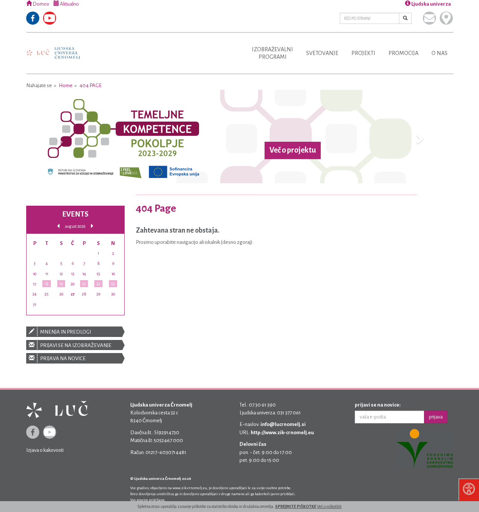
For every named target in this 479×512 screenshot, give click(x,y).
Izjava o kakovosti (45, 450)
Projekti (363, 53)
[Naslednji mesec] (92, 226)
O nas (439, 53)
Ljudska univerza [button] (431, 4)
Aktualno (69, 4)
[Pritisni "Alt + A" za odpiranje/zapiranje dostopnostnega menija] (468, 489)
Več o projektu (292, 150)
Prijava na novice (62, 358)
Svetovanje (322, 53)
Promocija (403, 53)
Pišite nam (429, 18)
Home (66, 85)
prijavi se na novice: (378, 405)
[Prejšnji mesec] (58, 226)
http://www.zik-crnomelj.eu (282, 432)
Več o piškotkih (329, 506)
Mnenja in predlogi (65, 332)
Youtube (49, 18)
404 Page (90, 85)
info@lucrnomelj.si (283, 424)
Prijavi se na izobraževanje (75, 345)
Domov (40, 4)
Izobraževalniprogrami (272, 53)
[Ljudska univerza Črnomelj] (53, 47)
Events (75, 214)
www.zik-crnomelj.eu (190, 488)
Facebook (32, 18)
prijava (436, 417)
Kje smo (446, 18)
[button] (58, 136)
